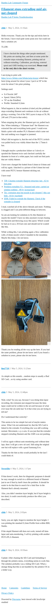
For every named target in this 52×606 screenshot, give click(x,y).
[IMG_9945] (26, 312)
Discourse (16, 599)
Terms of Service (40, 588)
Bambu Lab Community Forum (14, 3)
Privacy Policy (7, 593)
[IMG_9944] (26, 260)
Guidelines (25, 588)
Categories (13, 588)
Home (4, 588)
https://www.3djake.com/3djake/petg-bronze (20, 78)
